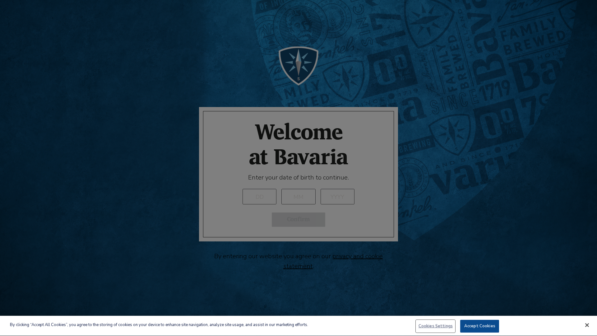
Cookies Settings (436, 326)
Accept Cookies (479, 326)
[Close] (587, 325)
